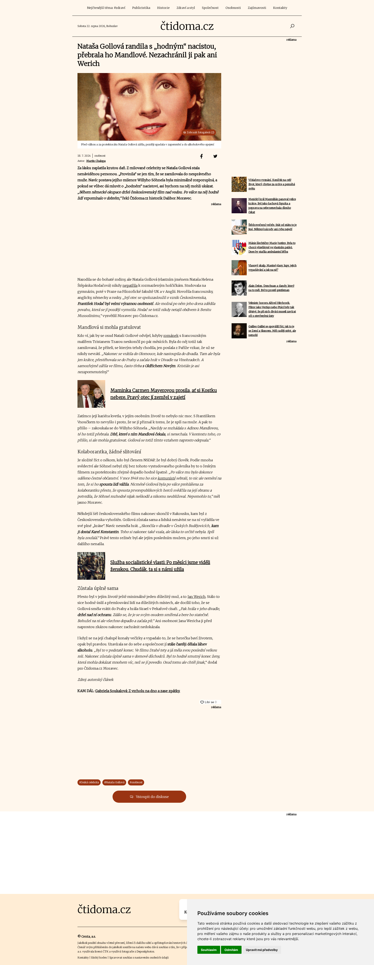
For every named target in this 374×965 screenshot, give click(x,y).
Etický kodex (99, 957)
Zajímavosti (257, 8)
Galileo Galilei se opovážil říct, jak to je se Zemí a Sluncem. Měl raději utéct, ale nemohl (272, 331)
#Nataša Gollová (114, 782)
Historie (163, 8)
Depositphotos (145, 951)
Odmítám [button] (231, 950)
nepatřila (130, 285)
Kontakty (280, 8)
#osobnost (136, 782)
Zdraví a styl (186, 8)
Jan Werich (196, 596)
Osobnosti (233, 8)
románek (171, 335)
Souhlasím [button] (209, 950)
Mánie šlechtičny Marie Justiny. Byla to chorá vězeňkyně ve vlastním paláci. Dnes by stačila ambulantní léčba (271, 247)
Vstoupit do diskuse (152, 797)
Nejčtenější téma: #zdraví (106, 8)
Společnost (210, 8)
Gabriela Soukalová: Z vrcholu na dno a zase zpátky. (137, 691)
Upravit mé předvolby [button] (262, 950)
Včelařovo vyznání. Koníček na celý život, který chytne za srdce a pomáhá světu (271, 184)
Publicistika (141, 8)
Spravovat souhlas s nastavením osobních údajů (139, 957)
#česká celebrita (89, 782)
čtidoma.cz (187, 26)
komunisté (166, 478)
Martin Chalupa (96, 160)
